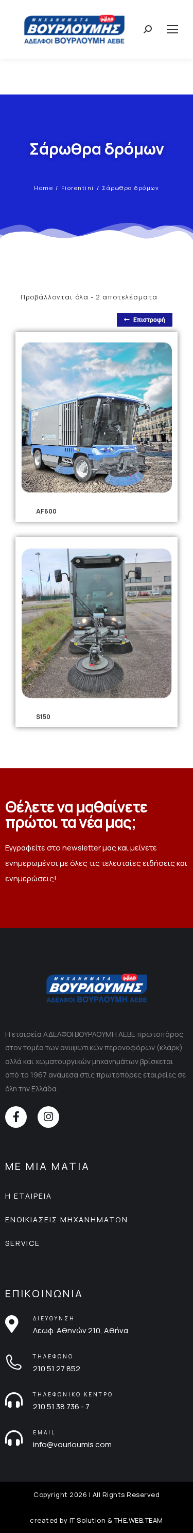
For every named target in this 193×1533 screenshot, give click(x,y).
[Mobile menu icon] (172, 29)
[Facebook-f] (16, 1117)
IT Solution (87, 1520)
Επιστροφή (149, 320)
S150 (43, 716)
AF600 (46, 511)
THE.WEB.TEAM (138, 1520)
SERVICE (22, 1243)
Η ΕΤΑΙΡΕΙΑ (28, 1196)
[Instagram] (48, 1117)
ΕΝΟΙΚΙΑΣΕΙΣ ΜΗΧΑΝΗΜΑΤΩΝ (66, 1219)
